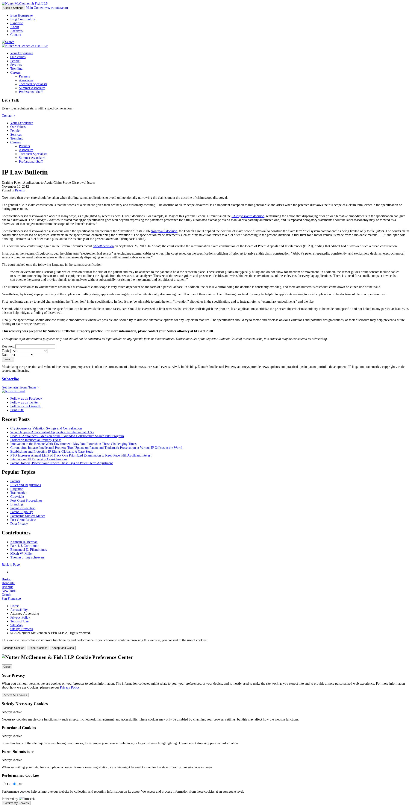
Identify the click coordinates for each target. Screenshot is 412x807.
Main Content (35, 7)
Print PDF (17, 410)
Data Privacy (19, 523)
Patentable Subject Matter (27, 516)
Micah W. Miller (21, 553)
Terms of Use (19, 621)
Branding (16, 504)
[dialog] (206, 644)
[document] (206, 729)
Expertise (16, 23)
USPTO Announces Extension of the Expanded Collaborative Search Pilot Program (67, 436)
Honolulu (8, 583)
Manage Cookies (13, 647)
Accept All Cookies (15, 695)
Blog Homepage (21, 15)
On (9, 784)
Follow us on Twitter (24, 402)
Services (16, 65)
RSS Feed (18, 391)
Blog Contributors (22, 19)
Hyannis (7, 587)
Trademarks (18, 493)
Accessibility (19, 609)
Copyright (17, 496)
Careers (15, 72)
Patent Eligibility (21, 512)
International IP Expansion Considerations (38, 459)
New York (9, 591)
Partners (24, 76)
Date (5, 354)
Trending (16, 68)
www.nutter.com (56, 7)
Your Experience (21, 53)
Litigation (16, 489)
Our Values (18, 57)
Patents (20, 190)
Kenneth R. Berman (24, 542)
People (15, 61)
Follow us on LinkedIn (25, 406)
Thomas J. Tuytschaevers (27, 557)
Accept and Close (63, 647)
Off (20, 784)
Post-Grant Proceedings (26, 500)
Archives (16, 31)
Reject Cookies (38, 647)
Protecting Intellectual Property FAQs (35, 440)
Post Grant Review (23, 520)
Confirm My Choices (16, 803)
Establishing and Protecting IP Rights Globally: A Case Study (51, 451)
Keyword (8, 346)
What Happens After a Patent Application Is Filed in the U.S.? (52, 432)
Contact (15, 34)
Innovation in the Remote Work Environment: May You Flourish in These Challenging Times (73, 444)
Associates (26, 80)
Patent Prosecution (22, 508)
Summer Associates (32, 88)
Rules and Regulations (25, 485)
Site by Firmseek (21, 629)
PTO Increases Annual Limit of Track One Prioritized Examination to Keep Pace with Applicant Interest (80, 455)
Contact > (8, 115)
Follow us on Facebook (26, 398)
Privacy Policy (20, 617)
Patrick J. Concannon (24, 546)
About (14, 27)
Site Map (16, 625)
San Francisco (11, 598)
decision (248, 216)
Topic (5, 350)
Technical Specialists (33, 84)
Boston (6, 579)
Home (14, 606)
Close (7, 666)
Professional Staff (31, 92)
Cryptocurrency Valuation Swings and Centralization (46, 428)
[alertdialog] (206, 729)
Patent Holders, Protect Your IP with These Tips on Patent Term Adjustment (61, 463)
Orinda (6, 594)
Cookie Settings (13, 7)
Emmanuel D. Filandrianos (28, 549)
